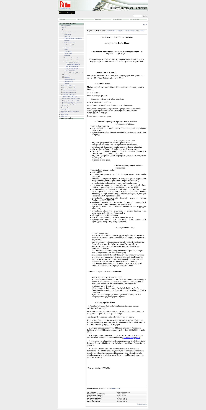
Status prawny (67, 36)
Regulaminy (67, 75)
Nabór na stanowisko (70, 70)
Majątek (66, 49)
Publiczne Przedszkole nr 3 (69, 32)
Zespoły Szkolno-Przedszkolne (69, 96)
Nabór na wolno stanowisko (72, 66)
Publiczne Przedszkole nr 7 (69, 94)
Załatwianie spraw (68, 47)
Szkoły (64, 27)
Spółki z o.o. (64, 116)
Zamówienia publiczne (69, 79)
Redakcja (66, 83)
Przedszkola (65, 29)
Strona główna (67, 34)
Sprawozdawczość (68, 81)
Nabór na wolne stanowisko (72, 57)
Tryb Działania (67, 51)
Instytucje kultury (65, 108)
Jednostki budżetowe (66, 25)
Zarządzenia (67, 77)
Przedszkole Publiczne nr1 (69, 85)
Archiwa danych (68, 53)
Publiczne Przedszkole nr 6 (69, 92)
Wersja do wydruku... (142, 404)
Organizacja (67, 40)
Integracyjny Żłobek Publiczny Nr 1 (70, 100)
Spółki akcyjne (64, 114)
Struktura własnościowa (70, 45)
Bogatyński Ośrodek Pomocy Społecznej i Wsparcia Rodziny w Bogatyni (72, 103)
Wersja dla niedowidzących (66, 12)
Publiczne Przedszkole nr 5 (69, 90)
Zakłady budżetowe (65, 109)
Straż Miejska (65, 105)
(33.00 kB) (115, 388)
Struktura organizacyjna (69, 42)
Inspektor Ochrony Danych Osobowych (73, 72)
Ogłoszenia (67, 55)
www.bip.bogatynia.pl (132, 338)
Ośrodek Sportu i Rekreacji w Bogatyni (71, 98)
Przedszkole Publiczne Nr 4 (69, 88)
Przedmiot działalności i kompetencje (73, 38)
